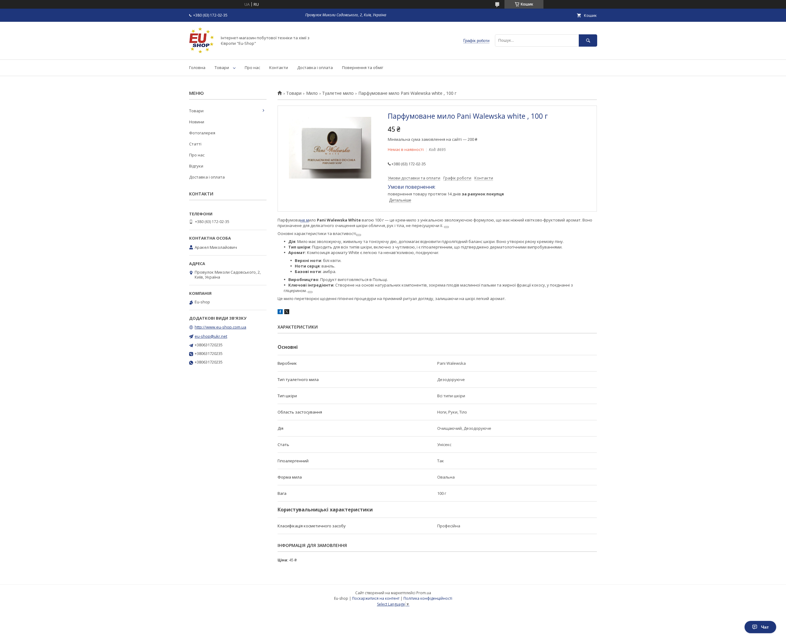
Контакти (278, 67)
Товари (222, 67)
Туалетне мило (338, 93)
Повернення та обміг (362, 67)
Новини (196, 122)
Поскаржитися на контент (375, 598)
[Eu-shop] (201, 51)
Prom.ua (423, 592)
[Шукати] (588, 40)
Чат (765, 627)
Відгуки (196, 166)
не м (304, 220)
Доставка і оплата (315, 67)
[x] (286, 312)
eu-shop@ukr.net (211, 336)
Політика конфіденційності (427, 598)
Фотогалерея (202, 133)
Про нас (252, 67)
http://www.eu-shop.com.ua (220, 327)
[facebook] (280, 312)
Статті (195, 144)
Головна (197, 67)
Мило (312, 93)
